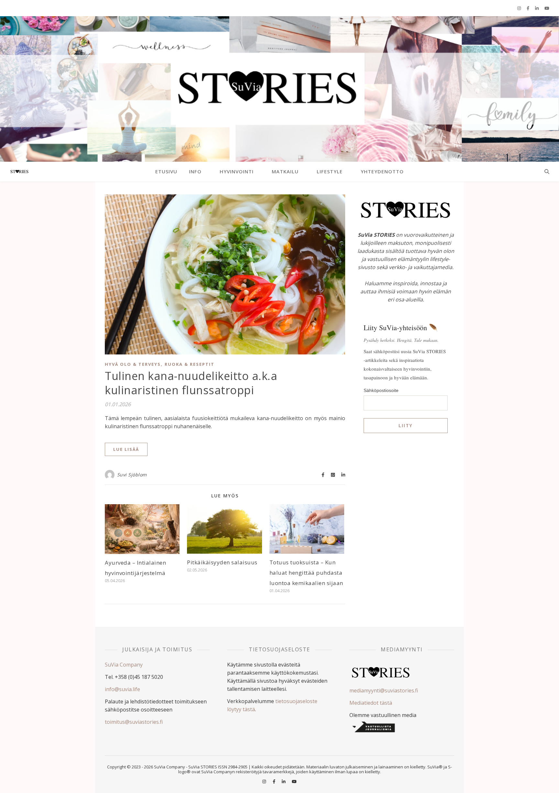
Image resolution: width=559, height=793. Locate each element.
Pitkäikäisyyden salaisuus (222, 562)
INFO (195, 171)
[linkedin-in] (537, 8)
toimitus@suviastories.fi (134, 721)
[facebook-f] (528, 8)
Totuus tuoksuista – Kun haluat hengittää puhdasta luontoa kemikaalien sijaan (306, 573)
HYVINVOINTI (237, 171)
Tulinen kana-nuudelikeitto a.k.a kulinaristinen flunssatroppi (191, 382)
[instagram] (519, 8)
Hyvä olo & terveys (133, 364)
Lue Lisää (126, 449)
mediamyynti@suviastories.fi (383, 690)
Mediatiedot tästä (370, 702)
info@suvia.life (122, 689)
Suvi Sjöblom (132, 475)
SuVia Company (124, 664)
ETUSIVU (166, 171)
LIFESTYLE (330, 171)
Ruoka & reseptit (189, 364)
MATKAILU (285, 171)
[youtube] (546, 8)
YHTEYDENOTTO (382, 171)
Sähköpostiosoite (381, 390)
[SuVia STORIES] (279, 89)
